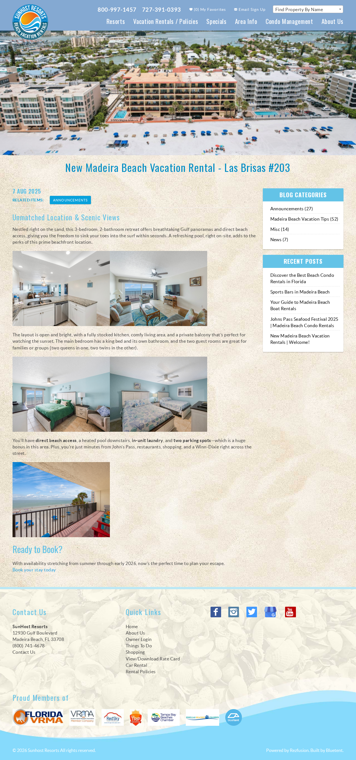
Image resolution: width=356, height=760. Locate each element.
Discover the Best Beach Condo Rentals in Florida (302, 278)
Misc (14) (279, 229)
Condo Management (289, 21)
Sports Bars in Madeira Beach (300, 291)
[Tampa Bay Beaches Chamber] (164, 717)
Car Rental (136, 665)
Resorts (116, 21)
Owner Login (139, 639)
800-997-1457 (117, 9)
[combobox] (308, 9)
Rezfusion (299, 750)
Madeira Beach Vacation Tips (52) (304, 218)
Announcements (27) (291, 208)
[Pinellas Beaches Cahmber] (202, 717)
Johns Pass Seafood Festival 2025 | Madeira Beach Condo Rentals (304, 322)
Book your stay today (34, 569)
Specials (216, 21)
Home (132, 626)
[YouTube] (291, 612)
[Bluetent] (233, 717)
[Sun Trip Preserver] (136, 717)
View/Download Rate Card (153, 658)
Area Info (246, 21)
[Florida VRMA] (38, 717)
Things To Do (139, 645)
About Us (332, 21)
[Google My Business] (271, 612)
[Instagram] (234, 612)
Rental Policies (141, 671)
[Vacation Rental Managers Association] (82, 717)
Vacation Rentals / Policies (165, 21)
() (209, 9)
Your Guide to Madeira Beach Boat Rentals (300, 305)
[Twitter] (252, 612)
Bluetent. (334, 750)
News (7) (279, 239)
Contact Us (24, 652)
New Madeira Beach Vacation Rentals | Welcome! (300, 339)
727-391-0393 (161, 9)
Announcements (70, 200)
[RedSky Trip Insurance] (113, 717)
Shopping (135, 652)
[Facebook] (216, 612)
